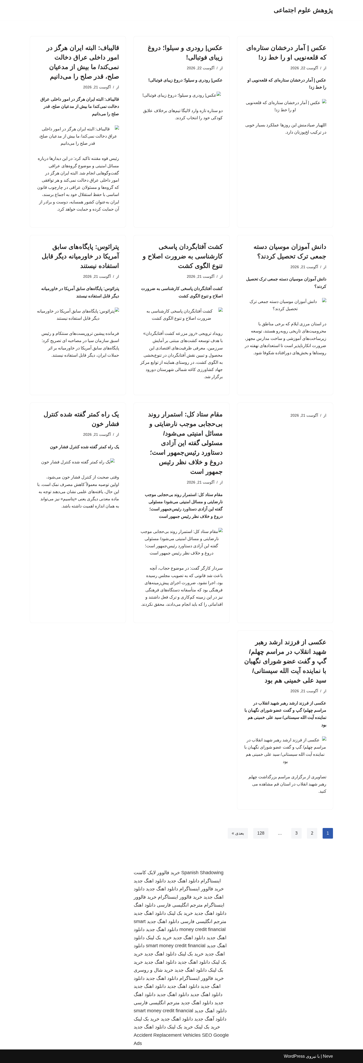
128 (260, 833)
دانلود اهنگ (144, 905)
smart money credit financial (175, 945)
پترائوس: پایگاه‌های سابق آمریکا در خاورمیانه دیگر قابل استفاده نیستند (80, 256)
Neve (328, 1056)
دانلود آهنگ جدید (210, 1019)
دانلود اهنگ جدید (183, 880)
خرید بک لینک (180, 913)
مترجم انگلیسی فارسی (180, 905)
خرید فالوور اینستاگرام (201, 888)
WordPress (294, 1056)
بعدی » (238, 833)
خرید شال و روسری (153, 970)
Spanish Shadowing (202, 872)
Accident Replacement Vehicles (167, 1035)
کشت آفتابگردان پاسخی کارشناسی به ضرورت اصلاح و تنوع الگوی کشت (183, 256)
